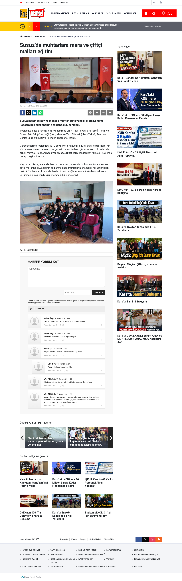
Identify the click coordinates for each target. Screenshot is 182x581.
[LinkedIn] (34, 112)
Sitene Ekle (64, 3)
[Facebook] (22, 112)
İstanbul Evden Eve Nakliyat (147, 559)
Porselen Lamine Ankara (34, 554)
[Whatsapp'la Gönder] (40, 112)
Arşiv (54, 3)
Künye (74, 539)
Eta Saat (138, 566)
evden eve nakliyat (31, 550)
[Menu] (146, 13)
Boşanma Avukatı (30, 559)
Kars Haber (40, 36)
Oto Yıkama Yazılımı (32, 566)
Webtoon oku (56, 566)
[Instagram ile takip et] (152, 539)
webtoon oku (56, 554)
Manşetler (30, 3)
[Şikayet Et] (101, 325)
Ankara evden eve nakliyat (146, 554)
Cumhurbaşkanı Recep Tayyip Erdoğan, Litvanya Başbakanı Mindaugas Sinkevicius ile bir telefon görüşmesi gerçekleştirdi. (86, 26)
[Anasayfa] (21, 3)
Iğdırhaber (130, 13)
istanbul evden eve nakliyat (91, 554)
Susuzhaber (113, 13)
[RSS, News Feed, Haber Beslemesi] (158, 539)
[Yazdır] (90, 112)
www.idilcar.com (57, 550)
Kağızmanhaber (60, 13)
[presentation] (29, 26)
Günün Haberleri (43, 3)
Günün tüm (153, 26)
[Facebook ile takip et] (139, 539)
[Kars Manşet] (32, 13)
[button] (97, 112)
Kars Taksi (111, 566)
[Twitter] (28, 112)
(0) (56, 325)
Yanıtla (48, 325)
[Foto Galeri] (160, 2)
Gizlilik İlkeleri (95, 539)
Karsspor (98, 13)
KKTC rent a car (85, 559)
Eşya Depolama (113, 550)
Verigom (110, 559)
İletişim (83, 539)
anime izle (139, 550)
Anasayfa (27, 36)
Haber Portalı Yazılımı (33, 577)
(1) (56, 355)
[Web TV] (154, 2)
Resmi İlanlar (80, 13)
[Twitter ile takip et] (145, 539)
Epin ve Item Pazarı (87, 550)
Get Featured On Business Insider (62, 560)
